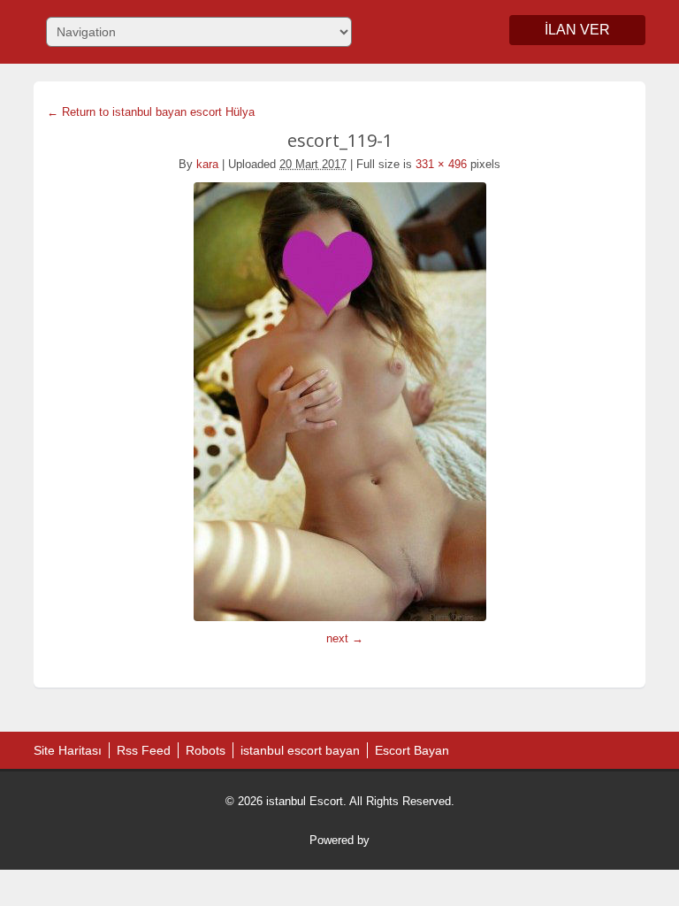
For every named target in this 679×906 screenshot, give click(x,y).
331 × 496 (441, 164)
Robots (205, 750)
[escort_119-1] (339, 401)
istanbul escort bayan (300, 750)
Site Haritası (68, 750)
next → (344, 638)
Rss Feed (144, 750)
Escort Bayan (412, 750)
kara (207, 164)
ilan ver (577, 29)
